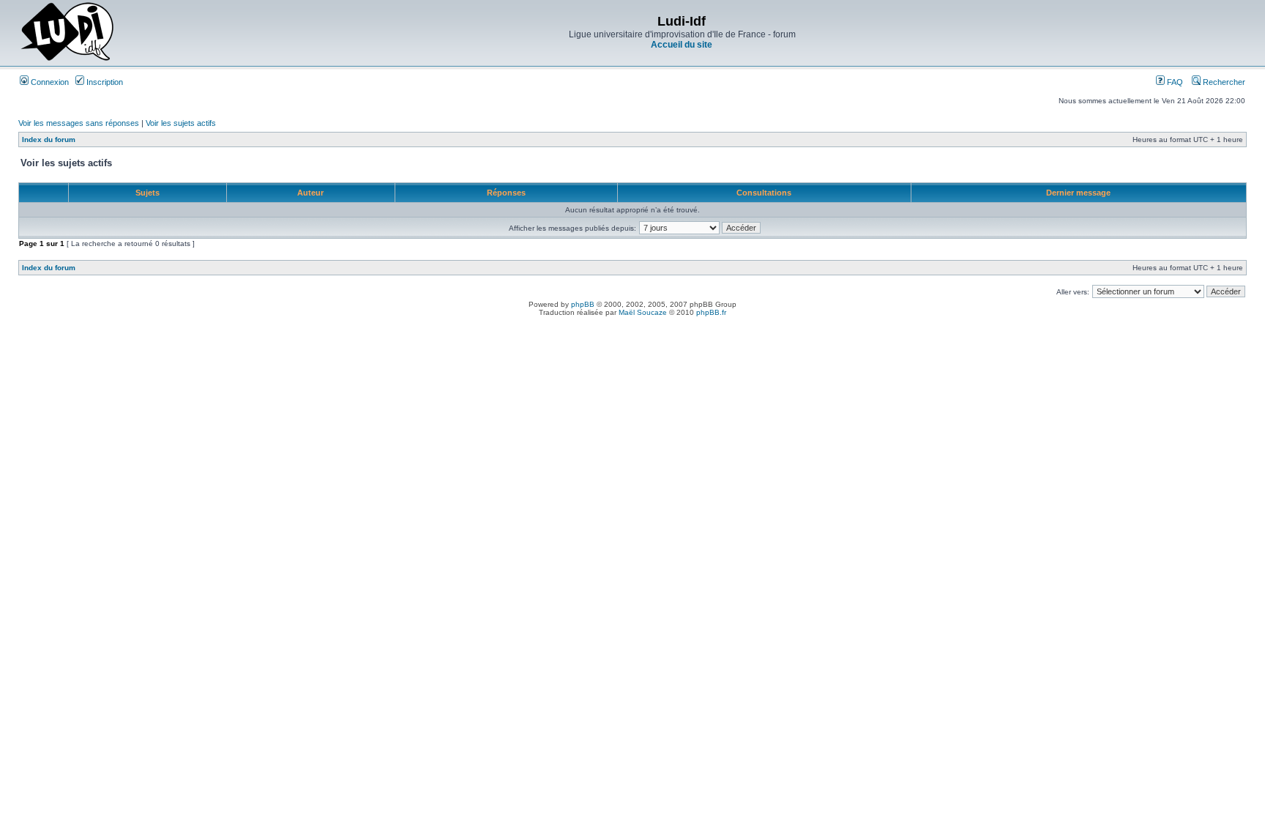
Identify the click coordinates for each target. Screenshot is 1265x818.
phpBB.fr (711, 312)
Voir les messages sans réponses (78, 123)
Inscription (103, 82)
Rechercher (1223, 82)
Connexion (49, 82)
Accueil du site (681, 45)
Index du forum (48, 139)
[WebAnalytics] (632, 325)
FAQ (1174, 82)
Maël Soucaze (643, 312)
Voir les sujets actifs (181, 123)
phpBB (582, 304)
